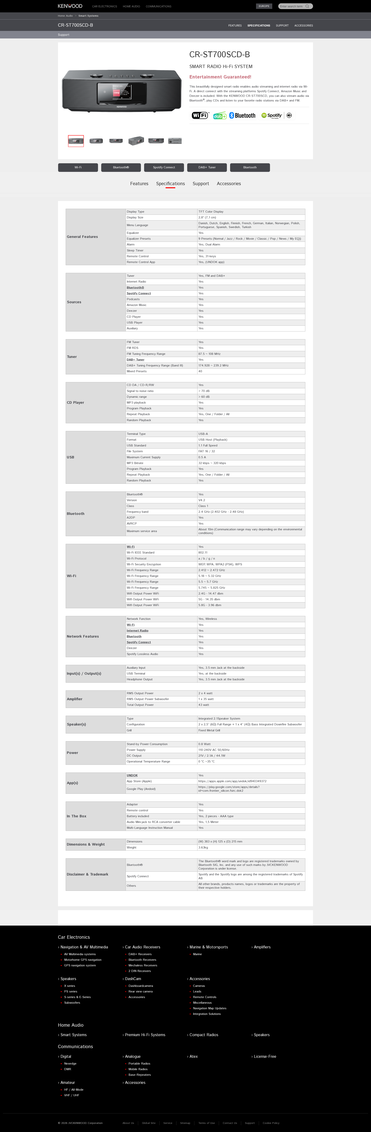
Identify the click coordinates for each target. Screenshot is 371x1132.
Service (167, 1123)
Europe (264, 6)
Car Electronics (104, 6)
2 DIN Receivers (139, 971)
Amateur (67, 1083)
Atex (194, 1057)
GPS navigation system (80, 965)
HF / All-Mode (73, 1090)
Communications (158, 6)
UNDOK (132, 775)
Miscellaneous (202, 1003)
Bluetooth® (135, 287)
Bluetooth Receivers (142, 960)
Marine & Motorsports (209, 947)
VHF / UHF (71, 1095)
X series (69, 986)
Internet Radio (137, 631)
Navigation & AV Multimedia (84, 947)
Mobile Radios (138, 1069)
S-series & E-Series (77, 997)
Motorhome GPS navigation (82, 960)
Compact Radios (204, 1035)
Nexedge (70, 1063)
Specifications (259, 25)
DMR (67, 1069)
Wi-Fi (130, 547)
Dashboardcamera (140, 986)
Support (282, 25)
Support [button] (63, 35)
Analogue (133, 1057)
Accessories (303, 25)
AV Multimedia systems (80, 954)
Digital (65, 1057)
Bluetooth (134, 636)
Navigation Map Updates (209, 1008)
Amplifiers (262, 947)
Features (235, 25)
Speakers (68, 979)
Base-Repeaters (139, 1075)
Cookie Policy (271, 1123)
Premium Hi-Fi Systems (145, 1035)
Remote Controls (204, 997)
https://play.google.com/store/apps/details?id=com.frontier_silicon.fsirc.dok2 (229, 789)
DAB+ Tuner (135, 360)
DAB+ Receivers (140, 954)
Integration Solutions (207, 1014)
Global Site (149, 1123)
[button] (122, 91)
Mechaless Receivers (142, 965)
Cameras (199, 986)
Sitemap (185, 1123)
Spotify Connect (139, 293)
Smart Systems (73, 1035)
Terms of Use (206, 1123)
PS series (70, 991)
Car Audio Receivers (142, 947)
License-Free (265, 1057)
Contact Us (230, 1123)
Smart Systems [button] (88, 16)
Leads (197, 991)
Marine (197, 954)
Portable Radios (139, 1063)
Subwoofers (72, 1003)
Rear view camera (140, 991)
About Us (128, 1123)
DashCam (133, 979)
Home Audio (131, 6)
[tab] (139, 186)
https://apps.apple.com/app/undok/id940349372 (232, 781)
